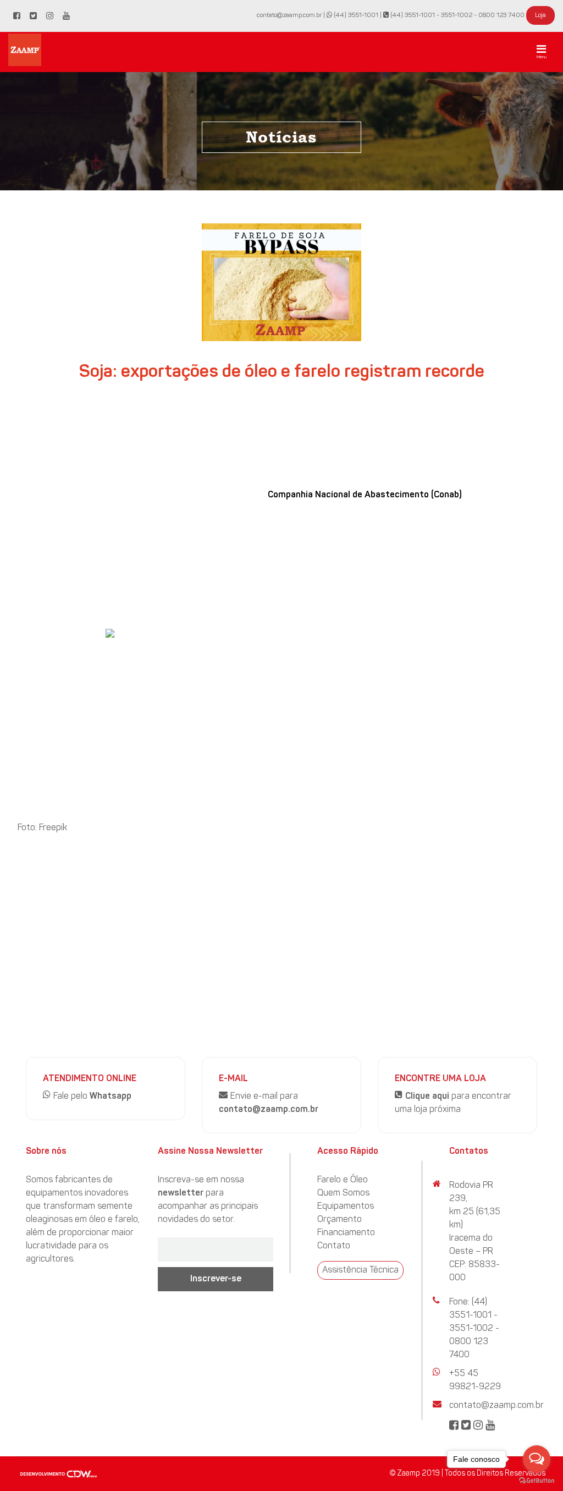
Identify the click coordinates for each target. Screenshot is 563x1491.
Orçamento (339, 1219)
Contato (333, 1246)
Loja (540, 15)
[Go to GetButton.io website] (536, 1480)
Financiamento (346, 1233)
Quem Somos (343, 1193)
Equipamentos (345, 1206)
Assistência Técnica (360, 1270)
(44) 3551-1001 (355, 15)
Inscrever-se (215, 1279)
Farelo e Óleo (342, 1180)
